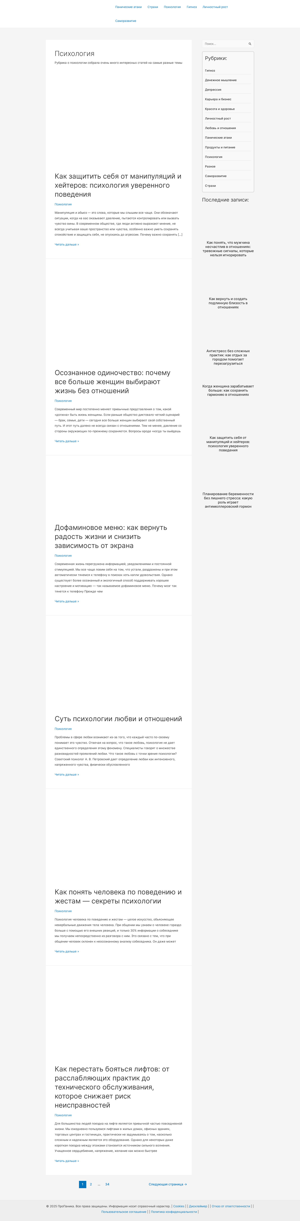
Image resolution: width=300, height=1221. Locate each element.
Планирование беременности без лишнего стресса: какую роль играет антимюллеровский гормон (228, 500)
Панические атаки (128, 7)
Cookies (178, 1206)
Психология (172, 7)
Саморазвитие (125, 21)
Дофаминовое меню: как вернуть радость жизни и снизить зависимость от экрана (111, 536)
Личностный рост (215, 7)
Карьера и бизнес (218, 99)
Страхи (153, 7)
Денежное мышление (221, 80)
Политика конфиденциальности (174, 1212)
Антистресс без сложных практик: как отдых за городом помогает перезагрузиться (228, 357)
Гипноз (192, 7)
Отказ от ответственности (231, 1206)
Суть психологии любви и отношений (118, 718)
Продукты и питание (220, 147)
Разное (210, 166)
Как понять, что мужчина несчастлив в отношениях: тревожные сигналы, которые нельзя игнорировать (228, 248)
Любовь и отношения (220, 128)
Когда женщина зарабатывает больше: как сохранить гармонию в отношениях (228, 390)
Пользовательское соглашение (123, 1212)
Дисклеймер (198, 1206)
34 (107, 1184)
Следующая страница (168, 1184)
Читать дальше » (67, 245)
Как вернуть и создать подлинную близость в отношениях (228, 303)
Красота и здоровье (220, 109)
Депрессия (213, 89)
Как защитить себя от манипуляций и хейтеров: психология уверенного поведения (118, 185)
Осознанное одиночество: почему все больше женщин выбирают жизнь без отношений (112, 381)
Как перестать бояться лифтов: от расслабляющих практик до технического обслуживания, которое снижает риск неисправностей (112, 1087)
